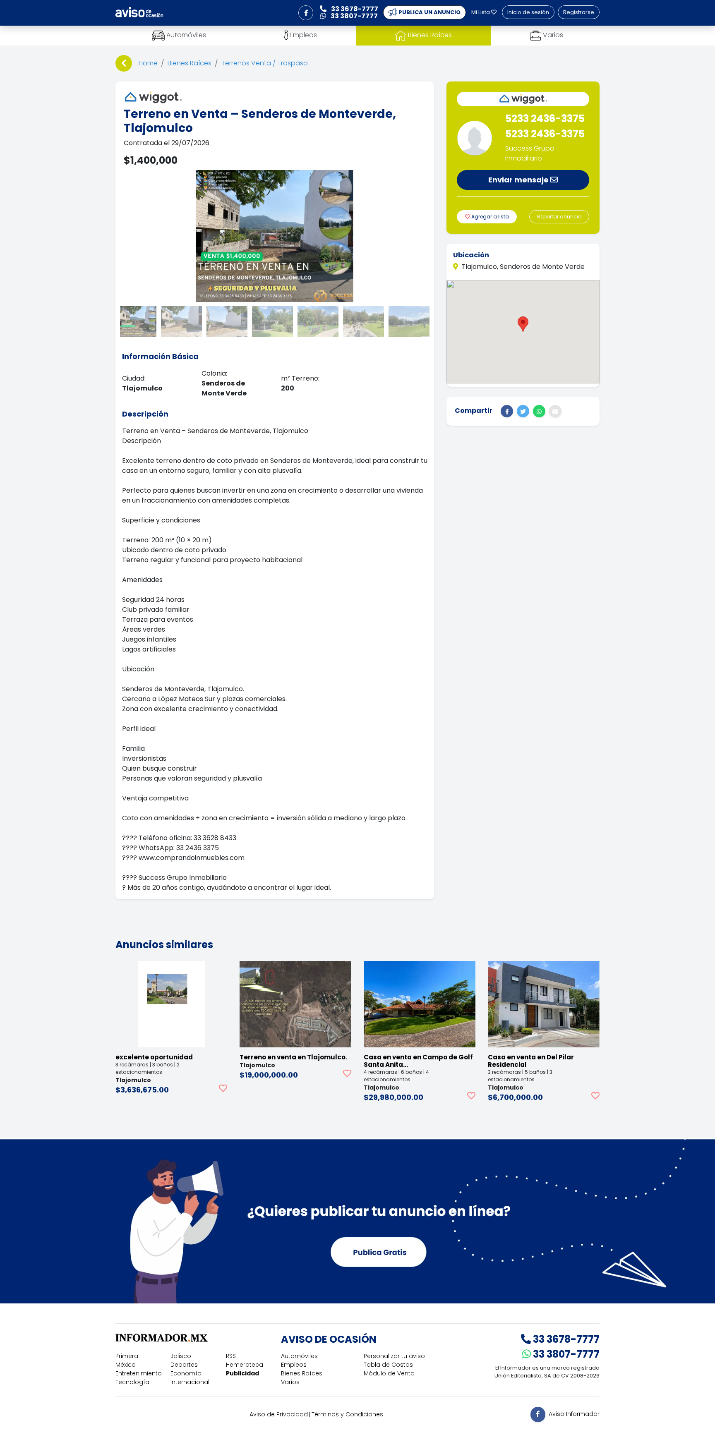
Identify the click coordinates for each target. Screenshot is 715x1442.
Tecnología (132, 1382)
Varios (290, 1382)
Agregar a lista (489, 216)
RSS (231, 1356)
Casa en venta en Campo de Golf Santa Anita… (418, 1061)
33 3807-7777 (565, 1354)
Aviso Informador (574, 1414)
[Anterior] (123, 63)
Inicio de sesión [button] (528, 12)
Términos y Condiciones (347, 1414)
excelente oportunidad (154, 1057)
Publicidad (242, 1373)
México (125, 1365)
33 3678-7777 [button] (354, 8)
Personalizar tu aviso (394, 1356)
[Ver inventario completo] (523, 99)
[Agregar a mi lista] (223, 1088)
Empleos (294, 1365)
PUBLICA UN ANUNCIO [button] (429, 12)
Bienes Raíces (189, 63)
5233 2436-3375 (545, 119)
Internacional (189, 1382)
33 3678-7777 (565, 1339)
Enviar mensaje (519, 180)
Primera (126, 1356)
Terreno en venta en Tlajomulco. (293, 1057)
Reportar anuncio (559, 216)
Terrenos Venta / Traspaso (264, 63)
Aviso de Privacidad (279, 1414)
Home (148, 63)
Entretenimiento (138, 1373)
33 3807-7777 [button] (353, 15)
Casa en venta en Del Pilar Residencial (531, 1061)
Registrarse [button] (578, 12)
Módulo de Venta (389, 1373)
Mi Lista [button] (481, 12)
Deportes (184, 1365)
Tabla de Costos (388, 1365)
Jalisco (180, 1356)
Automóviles (299, 1356)
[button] (305, 12)
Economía (186, 1373)
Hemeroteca (244, 1365)
